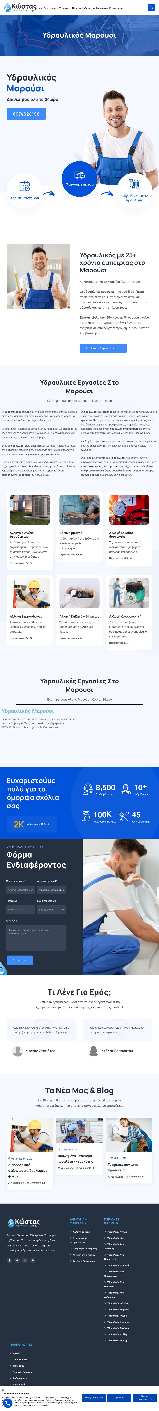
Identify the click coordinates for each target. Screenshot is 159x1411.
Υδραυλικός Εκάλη (117, 1334)
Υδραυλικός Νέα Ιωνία (118, 1265)
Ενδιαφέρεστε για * (47, 901)
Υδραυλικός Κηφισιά (118, 1322)
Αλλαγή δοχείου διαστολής (121, 535)
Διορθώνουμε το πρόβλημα (134, 198)
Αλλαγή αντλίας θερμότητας (22, 535)
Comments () (37, 1182)
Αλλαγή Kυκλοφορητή (125, 616)
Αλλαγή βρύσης (70, 533)
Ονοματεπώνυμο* (15, 881)
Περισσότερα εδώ (20, 563)
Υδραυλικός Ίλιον (116, 1238)
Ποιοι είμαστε (50, 8)
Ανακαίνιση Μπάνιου (84, 1255)
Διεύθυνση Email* (47, 881)
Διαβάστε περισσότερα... (103, 348)
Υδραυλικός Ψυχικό (117, 1315)
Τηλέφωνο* (12, 901)
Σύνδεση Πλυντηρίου (84, 1261)
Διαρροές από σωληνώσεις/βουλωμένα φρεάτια (28, 1170)
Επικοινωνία (116, 8)
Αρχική (38, 8)
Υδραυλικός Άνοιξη (117, 1340)
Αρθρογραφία (100, 8)
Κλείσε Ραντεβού (24, 198)
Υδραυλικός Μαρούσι (118, 1309)
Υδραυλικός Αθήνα (117, 1232)
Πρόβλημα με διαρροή (85, 1248)
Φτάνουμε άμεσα (80, 184)
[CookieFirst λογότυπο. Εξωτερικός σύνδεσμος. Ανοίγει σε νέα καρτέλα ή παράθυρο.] (3, 1390)
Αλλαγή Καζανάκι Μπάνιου (79, 616)
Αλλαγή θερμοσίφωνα (26, 616)
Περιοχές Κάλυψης (82, 8)
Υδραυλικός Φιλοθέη (118, 1303)
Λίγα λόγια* (12, 920)
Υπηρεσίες (65, 8)
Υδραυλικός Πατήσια (118, 1328)
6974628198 (26, 114)
